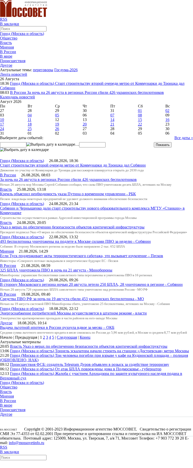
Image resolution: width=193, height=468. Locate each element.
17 (2, 124)
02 (167, 110)
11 (29, 120)
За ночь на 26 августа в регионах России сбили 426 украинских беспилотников (95, 92)
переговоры (43, 70)
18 (30, 124)
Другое (6, 65)
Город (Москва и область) (22, 33)
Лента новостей (13, 74)
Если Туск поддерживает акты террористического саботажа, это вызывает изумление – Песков (81, 256)
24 (2, 129)
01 (140, 110)
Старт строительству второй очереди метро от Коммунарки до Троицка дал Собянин (73, 165)
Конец (85, 337)
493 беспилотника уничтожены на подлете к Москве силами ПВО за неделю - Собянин (75, 241)
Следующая (67, 337)
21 (112, 124)
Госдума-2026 (66, 70)
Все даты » (183, 138)
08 (140, 115)
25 (30, 129)
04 (30, 115)
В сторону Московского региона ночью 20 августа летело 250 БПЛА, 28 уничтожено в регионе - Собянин (91, 284)
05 (57, 115)
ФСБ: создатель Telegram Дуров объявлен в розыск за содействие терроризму (102, 364)
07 (112, 115)
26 (57, 129)
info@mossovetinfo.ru (26, 443)
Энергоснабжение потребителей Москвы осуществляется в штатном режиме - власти (73, 313)
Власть (6, 43)
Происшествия (12, 61)
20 (85, 124)
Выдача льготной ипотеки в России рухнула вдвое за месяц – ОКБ (57, 327)
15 (140, 120)
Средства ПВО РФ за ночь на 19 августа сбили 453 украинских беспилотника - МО (72, 299)
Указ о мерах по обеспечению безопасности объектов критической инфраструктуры (72, 227)
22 (140, 124)
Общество (8, 38)
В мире (6, 56)
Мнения (7, 47)
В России (8, 52)
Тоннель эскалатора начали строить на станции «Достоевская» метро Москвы (122, 351)
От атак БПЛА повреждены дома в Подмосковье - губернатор (108, 369)
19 (57, 124)
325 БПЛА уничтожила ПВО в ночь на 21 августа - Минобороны (56, 270)
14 (112, 120)
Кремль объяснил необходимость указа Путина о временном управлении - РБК (68, 194)
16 (167, 120)
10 (2, 120)
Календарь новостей (17, 97)
